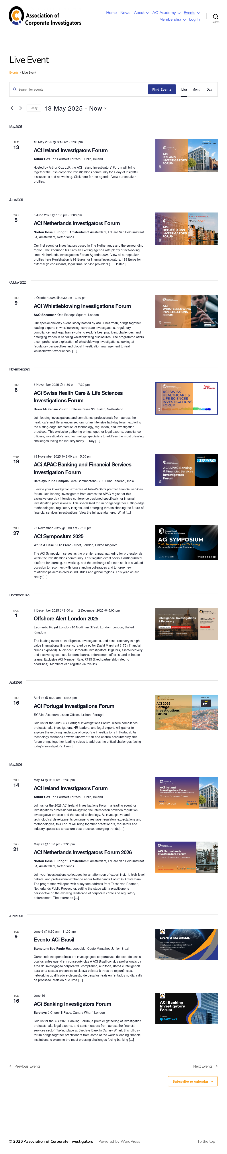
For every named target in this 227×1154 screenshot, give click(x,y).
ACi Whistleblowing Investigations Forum (82, 306)
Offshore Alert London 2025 (66, 618)
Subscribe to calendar (190, 1081)
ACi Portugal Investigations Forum (74, 706)
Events (189, 12)
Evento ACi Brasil (54, 939)
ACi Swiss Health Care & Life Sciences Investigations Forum (78, 396)
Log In (194, 19)
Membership (170, 19)
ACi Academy (164, 12)
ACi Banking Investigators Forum (72, 1003)
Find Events (162, 89)
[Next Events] (20, 108)
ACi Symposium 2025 (58, 536)
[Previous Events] (12, 108)
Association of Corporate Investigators (58, 1141)
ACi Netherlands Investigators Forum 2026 (83, 852)
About (139, 12)
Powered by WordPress (119, 1141)
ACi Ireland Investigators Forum (71, 150)
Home (111, 12)
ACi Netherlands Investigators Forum (77, 223)
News (125, 12)
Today (33, 108)
